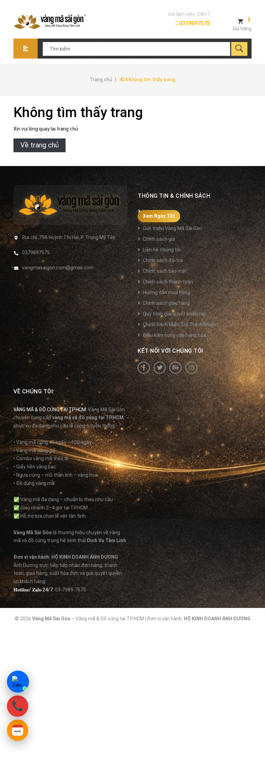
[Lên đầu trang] (256, 749)
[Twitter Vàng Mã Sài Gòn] (160, 368)
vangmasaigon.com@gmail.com (58, 267)
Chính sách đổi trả (163, 260)
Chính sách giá (159, 239)
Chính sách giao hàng (166, 303)
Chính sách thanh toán (168, 282)
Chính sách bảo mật (165, 271)
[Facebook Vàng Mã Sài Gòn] (144, 368)
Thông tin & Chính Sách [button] (174, 196)
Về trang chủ (39, 145)
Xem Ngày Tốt (159, 216)
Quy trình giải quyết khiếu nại (174, 314)
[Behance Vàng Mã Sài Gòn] (175, 368)
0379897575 (194, 23)
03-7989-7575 (70, 589)
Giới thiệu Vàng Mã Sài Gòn (172, 228)
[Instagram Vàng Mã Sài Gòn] (191, 368)
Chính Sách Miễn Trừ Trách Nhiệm (180, 324)
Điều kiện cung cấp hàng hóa (174, 335)
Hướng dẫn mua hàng (166, 292)
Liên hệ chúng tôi (161, 249)
